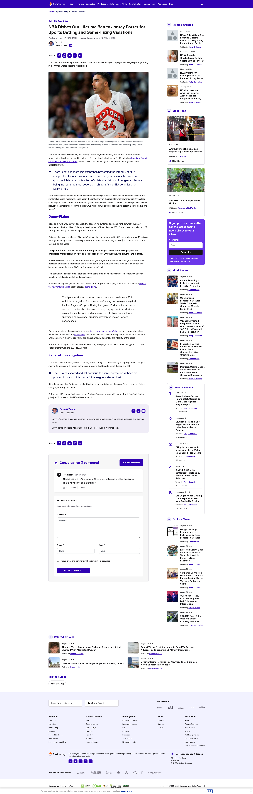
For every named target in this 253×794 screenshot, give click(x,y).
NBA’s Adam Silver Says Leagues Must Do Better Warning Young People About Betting (192, 39)
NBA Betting (57, 683)
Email (102, 545)
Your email (174, 239)
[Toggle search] (202, 4)
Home (187, 720)
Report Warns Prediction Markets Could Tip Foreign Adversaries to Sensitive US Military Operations (167, 648)
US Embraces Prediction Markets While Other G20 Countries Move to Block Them (190, 303)
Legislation (90, 4)
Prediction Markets (106, 4)
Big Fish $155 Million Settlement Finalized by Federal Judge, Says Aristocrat (188, 474)
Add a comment (131, 462)
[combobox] (65, 703)
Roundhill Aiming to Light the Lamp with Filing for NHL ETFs (190, 283)
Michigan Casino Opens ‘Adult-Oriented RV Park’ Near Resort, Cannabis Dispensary (192, 371)
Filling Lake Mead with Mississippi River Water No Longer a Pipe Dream (188, 450)
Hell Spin (89, 731)
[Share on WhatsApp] (64, 55)
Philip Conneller (195, 82)
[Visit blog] (91, 761)
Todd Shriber (194, 290)
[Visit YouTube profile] (80, 761)
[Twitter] (133, 411)
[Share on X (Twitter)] (75, 55)
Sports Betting (135, 4)
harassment (79, 334)
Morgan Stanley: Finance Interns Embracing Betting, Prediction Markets (190, 533)
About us (53, 716)
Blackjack (126, 735)
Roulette (125, 731)
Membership (53, 728)
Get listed (52, 724)
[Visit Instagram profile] (85, 761)
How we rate (53, 738)
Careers (51, 731)
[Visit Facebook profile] (75, 761)
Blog (171, 4)
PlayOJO (89, 738)
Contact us (52, 720)
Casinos (161, 724)
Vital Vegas (162, 4)
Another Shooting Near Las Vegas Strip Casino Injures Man (185, 150)
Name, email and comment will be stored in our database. (85, 561)
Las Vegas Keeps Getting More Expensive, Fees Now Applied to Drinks (189, 498)
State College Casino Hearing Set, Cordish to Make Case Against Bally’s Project (188, 400)
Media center (190, 742)
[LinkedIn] (138, 411)
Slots (124, 728)
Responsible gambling (57, 742)
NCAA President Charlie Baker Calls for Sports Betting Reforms (192, 58)
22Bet (88, 720)
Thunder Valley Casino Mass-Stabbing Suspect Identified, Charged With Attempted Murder (91, 648)
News (72, 4)
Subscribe (186, 252)
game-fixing (90, 287)
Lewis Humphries (196, 625)
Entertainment (149, 4)
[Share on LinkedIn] (69, 55)
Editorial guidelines (192, 738)
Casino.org (184, 786)
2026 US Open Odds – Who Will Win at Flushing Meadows (191, 619)
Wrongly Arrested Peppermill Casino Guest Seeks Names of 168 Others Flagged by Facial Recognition (192, 326)
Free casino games (129, 724)
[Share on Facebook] (59, 55)
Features (161, 728)
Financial (80, 4)
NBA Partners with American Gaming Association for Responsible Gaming (190, 94)
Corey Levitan (189, 456)
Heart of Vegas (92, 742)
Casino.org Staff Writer (187, 208)
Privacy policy (190, 728)
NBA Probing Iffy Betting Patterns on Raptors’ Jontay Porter (192, 75)
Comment (62, 514)
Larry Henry (182, 156)
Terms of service (191, 724)
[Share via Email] (80, 55)
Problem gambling (192, 735)
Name (60, 545)
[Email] (143, 411)
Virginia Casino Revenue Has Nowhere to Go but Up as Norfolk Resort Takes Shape (169, 663)
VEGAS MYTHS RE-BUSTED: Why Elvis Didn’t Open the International (190, 599)
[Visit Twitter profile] (70, 761)
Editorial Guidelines (55, 735)
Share (82, 488)
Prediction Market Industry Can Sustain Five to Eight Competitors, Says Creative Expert (191, 349)
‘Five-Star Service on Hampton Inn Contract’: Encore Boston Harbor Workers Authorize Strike (192, 578)
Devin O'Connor (62, 45)
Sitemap (188, 731)
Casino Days (91, 728)
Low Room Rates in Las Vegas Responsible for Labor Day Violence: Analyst (188, 425)
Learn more (126, 791)
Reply (73, 487)
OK (209, 791)
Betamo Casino (92, 724)
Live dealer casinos (130, 742)
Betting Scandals (78, 12)
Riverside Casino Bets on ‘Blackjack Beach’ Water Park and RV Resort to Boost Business (191, 555)
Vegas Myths (121, 4)
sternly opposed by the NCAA (103, 331)
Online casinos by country (195, 746)
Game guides (129, 716)
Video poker (127, 738)
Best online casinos (130, 720)
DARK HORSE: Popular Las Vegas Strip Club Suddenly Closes (93, 663)
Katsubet (89, 735)
